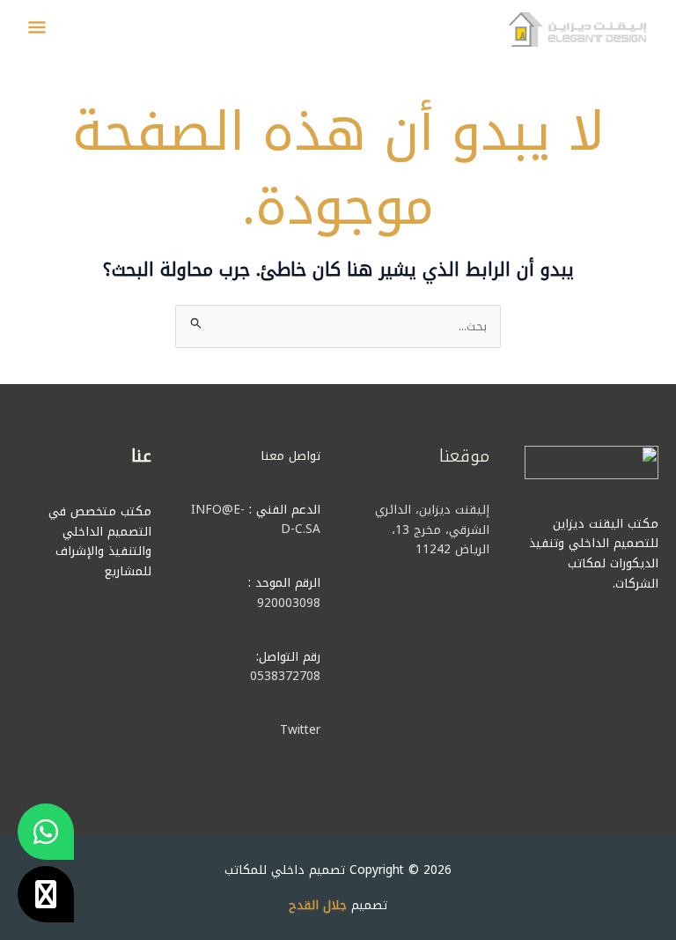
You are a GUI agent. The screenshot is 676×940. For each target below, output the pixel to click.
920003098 (288, 602)
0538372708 (285, 675)
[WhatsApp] (46, 831)
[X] (46, 894)
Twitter (300, 729)
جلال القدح (318, 904)
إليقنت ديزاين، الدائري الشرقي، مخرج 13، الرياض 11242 (432, 529)
